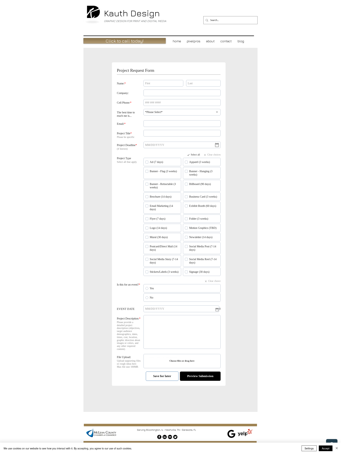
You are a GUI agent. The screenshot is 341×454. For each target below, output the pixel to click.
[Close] (337, 448)
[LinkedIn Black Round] (165, 437)
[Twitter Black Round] (175, 437)
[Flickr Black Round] (170, 437)
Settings (309, 448)
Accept (325, 448)
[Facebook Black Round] (159, 437)
